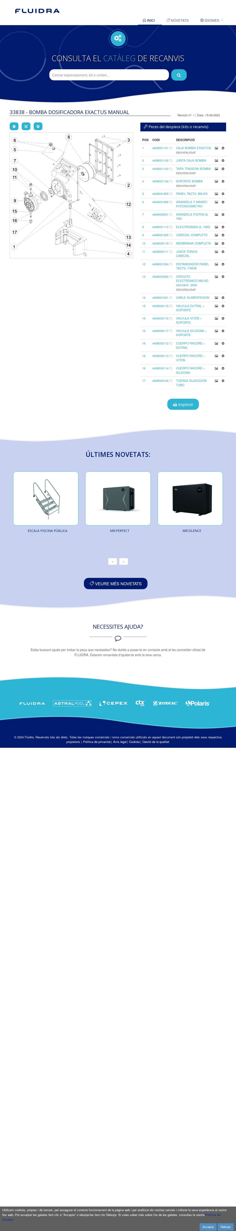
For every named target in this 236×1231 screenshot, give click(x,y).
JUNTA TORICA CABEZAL (187, 253)
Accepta (208, 1227)
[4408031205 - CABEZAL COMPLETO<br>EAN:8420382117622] (216, 235)
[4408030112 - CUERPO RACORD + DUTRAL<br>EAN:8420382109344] (216, 343)
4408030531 (160, 214)
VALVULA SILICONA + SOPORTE (191, 333)
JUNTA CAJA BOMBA (191, 160)
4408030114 (160, 368)
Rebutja (226, 1227)
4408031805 (160, 193)
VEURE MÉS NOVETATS (118, 583)
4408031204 (160, 264)
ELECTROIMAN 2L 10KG (193, 227)
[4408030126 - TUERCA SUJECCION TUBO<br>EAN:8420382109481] (216, 380)
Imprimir (185, 404)
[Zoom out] (14, 126)
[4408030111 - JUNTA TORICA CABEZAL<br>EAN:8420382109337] (216, 251)
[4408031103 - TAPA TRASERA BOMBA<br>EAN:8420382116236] (216, 168)
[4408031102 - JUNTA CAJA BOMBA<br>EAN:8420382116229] (216, 160)
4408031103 (160, 168)
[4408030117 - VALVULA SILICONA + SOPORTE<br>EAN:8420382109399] (216, 331)
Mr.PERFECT (120, 530)
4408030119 (160, 243)
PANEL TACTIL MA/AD (191, 193)
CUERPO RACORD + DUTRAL (190, 345)
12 (143, 264)
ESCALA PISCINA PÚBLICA (47, 530)
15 (143, 306)
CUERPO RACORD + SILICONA (190, 370)
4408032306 (160, 276)
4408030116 (160, 318)
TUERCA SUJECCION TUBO (191, 382)
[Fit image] (26, 126)
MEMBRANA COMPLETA (193, 243)
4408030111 (160, 251)
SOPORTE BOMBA (189, 181)
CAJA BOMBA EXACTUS (193, 148)
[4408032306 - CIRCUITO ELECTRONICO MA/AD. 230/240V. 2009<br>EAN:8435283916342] (216, 276)
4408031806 (160, 202)
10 (143, 243)
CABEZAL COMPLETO (191, 235)
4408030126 (160, 380)
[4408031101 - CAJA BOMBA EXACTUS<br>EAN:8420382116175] (216, 148)
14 (143, 297)
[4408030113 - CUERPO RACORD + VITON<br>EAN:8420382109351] (216, 355)
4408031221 (160, 297)
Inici (150, 20)
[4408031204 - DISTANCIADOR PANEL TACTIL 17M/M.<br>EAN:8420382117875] (216, 264)
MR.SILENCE (192, 530)
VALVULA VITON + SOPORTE (189, 320)
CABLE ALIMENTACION (192, 297)
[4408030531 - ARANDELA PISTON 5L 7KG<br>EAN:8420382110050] (216, 214)
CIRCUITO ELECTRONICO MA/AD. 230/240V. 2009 (192, 280)
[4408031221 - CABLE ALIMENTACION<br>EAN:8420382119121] (216, 297)
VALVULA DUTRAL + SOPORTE (190, 308)
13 (143, 276)
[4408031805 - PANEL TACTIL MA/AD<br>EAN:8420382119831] (216, 193)
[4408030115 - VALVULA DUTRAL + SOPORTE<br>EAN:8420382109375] (216, 306)
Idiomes (211, 20)
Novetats (179, 20)
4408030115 (160, 306)
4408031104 (160, 181)
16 (143, 343)
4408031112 (160, 227)
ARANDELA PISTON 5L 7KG (192, 216)
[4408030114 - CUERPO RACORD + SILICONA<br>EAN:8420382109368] (216, 368)
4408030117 (160, 331)
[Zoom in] (38, 126)
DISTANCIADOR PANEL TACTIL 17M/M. (192, 266)
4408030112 (160, 343)
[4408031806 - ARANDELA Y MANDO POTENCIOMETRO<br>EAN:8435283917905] (216, 202)
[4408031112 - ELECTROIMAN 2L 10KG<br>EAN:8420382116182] (216, 227)
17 (143, 380)
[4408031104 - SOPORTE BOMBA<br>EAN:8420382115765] (216, 181)
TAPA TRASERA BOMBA (193, 168)
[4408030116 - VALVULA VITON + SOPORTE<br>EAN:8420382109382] (216, 318)
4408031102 (160, 160)
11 (143, 251)
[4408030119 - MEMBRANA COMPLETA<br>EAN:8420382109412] (216, 243)
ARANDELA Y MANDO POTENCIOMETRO (191, 204)
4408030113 (160, 355)
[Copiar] (170, 148)
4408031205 (160, 235)
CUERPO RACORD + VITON (190, 357)
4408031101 (160, 148)
